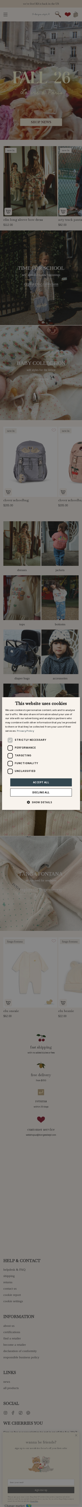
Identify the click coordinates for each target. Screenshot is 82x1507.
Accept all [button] (41, 782)
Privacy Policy (25, 731)
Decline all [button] (40, 792)
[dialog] (41, 753)
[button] (41, 802)
